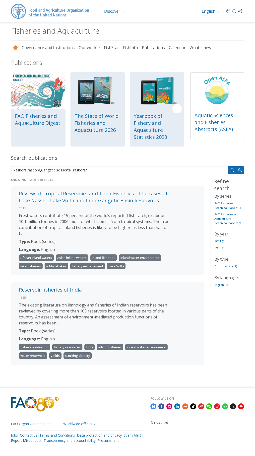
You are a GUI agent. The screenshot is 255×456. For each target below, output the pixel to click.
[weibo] (217, 406)
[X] (233, 406)
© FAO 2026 (159, 422)
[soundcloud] (185, 406)
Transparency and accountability (70, 440)
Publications (153, 47)
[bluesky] (153, 406)
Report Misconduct (26, 440)
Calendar (177, 47)
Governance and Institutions (48, 47)
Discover (112, 11)
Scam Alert (132, 435)
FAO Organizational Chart (31, 423)
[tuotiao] (201, 406)
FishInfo (130, 47)
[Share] (240, 11)
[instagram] (169, 406)
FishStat (111, 47)
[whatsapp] (225, 406)
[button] (234, 11)
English (208, 11)
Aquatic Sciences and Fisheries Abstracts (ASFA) (213, 122)
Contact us (28, 435)
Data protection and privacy (99, 435)
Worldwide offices (78, 423)
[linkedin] (177, 406)
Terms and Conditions (57, 435)
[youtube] (241, 406)
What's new (200, 47)
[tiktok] (193, 406)
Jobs (14, 435)
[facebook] (161, 406)
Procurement (108, 440)
